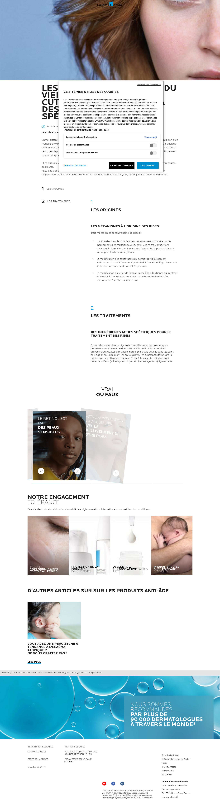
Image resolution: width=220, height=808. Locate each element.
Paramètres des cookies (75, 165)
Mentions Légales (74, 747)
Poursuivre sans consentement (149, 85)
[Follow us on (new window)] (113, 784)
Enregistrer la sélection (121, 165)
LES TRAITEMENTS (58, 201)
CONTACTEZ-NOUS (37, 752)
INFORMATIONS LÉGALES (40, 747)
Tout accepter (147, 165)
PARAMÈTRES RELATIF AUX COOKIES (77, 760)
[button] (46, 484)
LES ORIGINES (55, 189)
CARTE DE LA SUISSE (38, 759)
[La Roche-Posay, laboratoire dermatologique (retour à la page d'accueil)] (110, 5)
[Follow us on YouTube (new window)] (104, 784)
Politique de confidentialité (77, 130)
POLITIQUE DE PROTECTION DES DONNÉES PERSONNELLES (80, 753)
